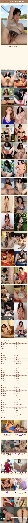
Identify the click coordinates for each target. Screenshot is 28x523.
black (3, 365)
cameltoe (4, 380)
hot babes (4, 351)
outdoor (17, 372)
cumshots (4, 395)
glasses (4, 415)
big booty (4, 359)
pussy (16, 387)
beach (3, 355)
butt (3, 378)
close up (4, 387)
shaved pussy (18, 399)
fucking (3, 412)
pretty (16, 385)
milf (16, 365)
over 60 (17, 380)
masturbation (18, 363)
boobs (3, 370)
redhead (17, 389)
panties (17, 382)
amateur (4, 342)
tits (16, 412)
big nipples (18, 368)
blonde (3, 367)
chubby (3, 382)
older (16, 370)
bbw (3, 353)
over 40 (17, 376)
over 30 (17, 374)
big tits (3, 361)
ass (3, 348)
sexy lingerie (18, 361)
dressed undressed (6, 399)
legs (16, 357)
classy (3, 383)
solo (16, 406)
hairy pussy (18, 344)
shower (17, 400)
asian (3, 346)
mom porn (17, 367)
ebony (3, 400)
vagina (17, 415)
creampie (4, 393)
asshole (4, 350)
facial (3, 406)
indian (17, 351)
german (3, 414)
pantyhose (18, 383)
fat (2, 408)
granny (17, 342)
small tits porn (18, 404)
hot (16, 348)
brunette (4, 374)
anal (3, 344)
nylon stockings (19, 408)
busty (3, 376)
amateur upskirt (19, 414)
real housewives (19, 350)
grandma (4, 417)
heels (16, 346)
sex (16, 395)
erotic (3, 402)
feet (3, 410)
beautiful (4, 357)
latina (16, 355)
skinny (17, 402)
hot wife (17, 417)
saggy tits (17, 391)
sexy (16, 397)
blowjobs (4, 368)
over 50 (17, 378)
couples (4, 391)
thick (16, 410)
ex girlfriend (4, 404)
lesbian (17, 359)
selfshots (17, 393)
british (3, 372)
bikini (3, 363)
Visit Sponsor (14, 46)
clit (2, 385)
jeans (16, 353)
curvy (3, 397)
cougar (3, 389)
